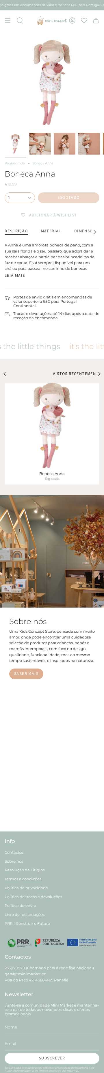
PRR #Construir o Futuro (27, 923)
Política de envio (20, 905)
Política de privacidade (26, 888)
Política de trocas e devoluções (33, 897)
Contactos (14, 852)
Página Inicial (15, 163)
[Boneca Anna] (52, 425)
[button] (19, 20)
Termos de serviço (49, 1070)
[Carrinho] (95, 20)
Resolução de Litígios (24, 870)
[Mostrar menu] (7, 20)
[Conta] (72, 20)
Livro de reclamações (24, 914)
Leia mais (15, 275)
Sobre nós (14, 861)
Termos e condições (23, 879)
